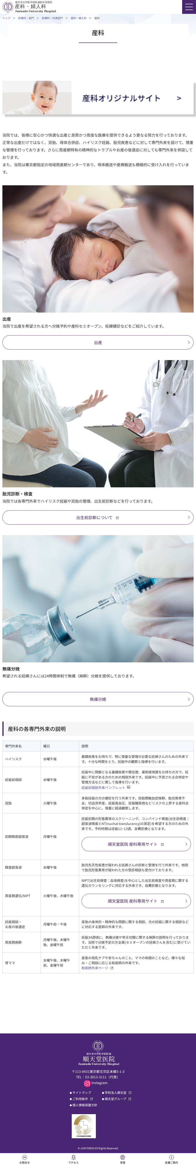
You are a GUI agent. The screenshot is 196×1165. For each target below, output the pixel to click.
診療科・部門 (26, 18)
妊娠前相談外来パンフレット (103, 787)
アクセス (73, 1162)
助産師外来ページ (95, 967)
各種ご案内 (171, 1162)
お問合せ (24, 1162)
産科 (97, 18)
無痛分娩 (98, 699)
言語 (122, 1162)
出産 (98, 342)
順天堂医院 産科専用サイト (133, 844)
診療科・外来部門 (52, 18)
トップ (6, 18)
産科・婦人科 (79, 18)
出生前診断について (94, 517)
